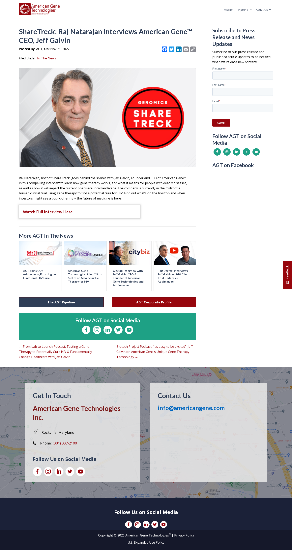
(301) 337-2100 (65, 443)
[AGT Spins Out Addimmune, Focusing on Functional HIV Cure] (40, 253)
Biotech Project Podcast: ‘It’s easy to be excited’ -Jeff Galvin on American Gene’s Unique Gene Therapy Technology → (154, 351)
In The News (46, 58)
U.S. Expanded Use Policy (146, 542)
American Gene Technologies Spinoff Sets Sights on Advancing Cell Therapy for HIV (85, 276)
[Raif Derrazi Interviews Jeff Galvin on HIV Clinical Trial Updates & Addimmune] (175, 253)
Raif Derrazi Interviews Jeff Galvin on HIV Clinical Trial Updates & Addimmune (174, 276)
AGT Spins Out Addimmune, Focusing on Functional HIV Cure (39, 274)
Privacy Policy (184, 535)
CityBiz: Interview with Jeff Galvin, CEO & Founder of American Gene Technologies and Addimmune (128, 278)
